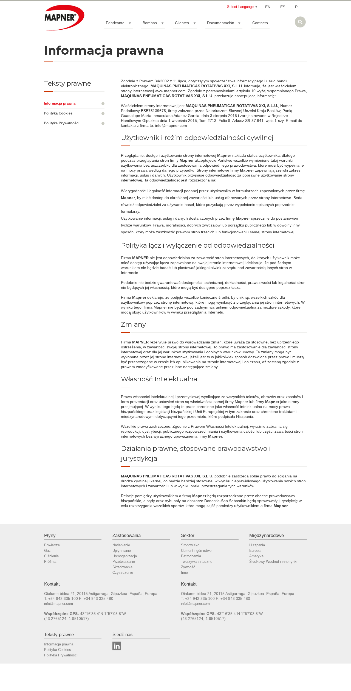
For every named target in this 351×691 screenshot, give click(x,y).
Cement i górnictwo (196, 551)
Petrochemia (191, 556)
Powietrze (52, 545)
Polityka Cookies (58, 113)
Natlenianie (121, 545)
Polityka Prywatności (62, 123)
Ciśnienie (51, 556)
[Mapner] (64, 17)
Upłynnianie (121, 551)
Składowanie (122, 567)
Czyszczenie (122, 572)
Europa (255, 551)
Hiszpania (257, 545)
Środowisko (190, 545)
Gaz (47, 551)
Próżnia (50, 561)
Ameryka (256, 556)
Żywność (188, 567)
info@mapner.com (58, 604)
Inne (184, 572)
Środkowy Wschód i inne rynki (273, 561)
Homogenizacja (124, 556)
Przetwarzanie (123, 561)
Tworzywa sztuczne (196, 561)
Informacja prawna (59, 103)
